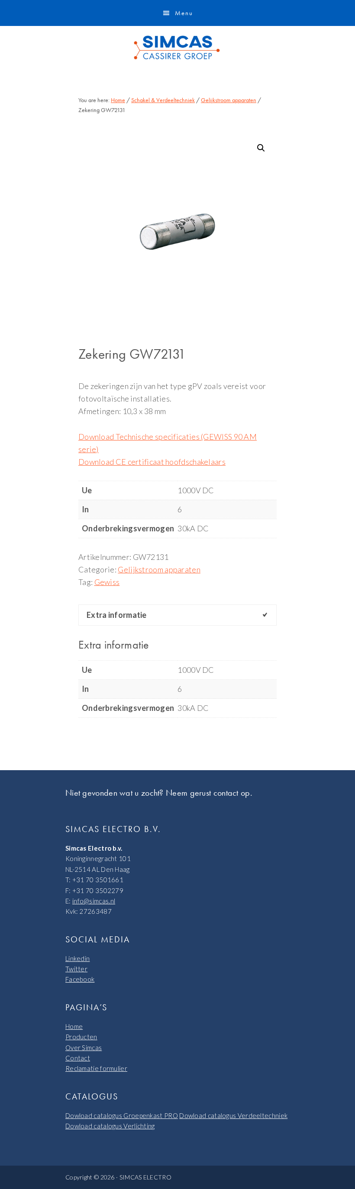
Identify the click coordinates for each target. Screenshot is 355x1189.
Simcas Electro (177, 48)
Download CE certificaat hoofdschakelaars (152, 461)
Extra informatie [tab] (117, 615)
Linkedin (77, 958)
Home (74, 1026)
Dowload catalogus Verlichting (110, 1126)
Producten (81, 1037)
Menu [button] (184, 13)
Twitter (76, 969)
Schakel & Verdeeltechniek (163, 100)
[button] (261, 148)
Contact (77, 1058)
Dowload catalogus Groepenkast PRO (121, 1115)
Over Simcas (83, 1047)
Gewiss (107, 582)
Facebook (79, 979)
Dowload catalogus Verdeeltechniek (233, 1115)
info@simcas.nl (93, 901)
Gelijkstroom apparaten (228, 100)
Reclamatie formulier (96, 1068)
